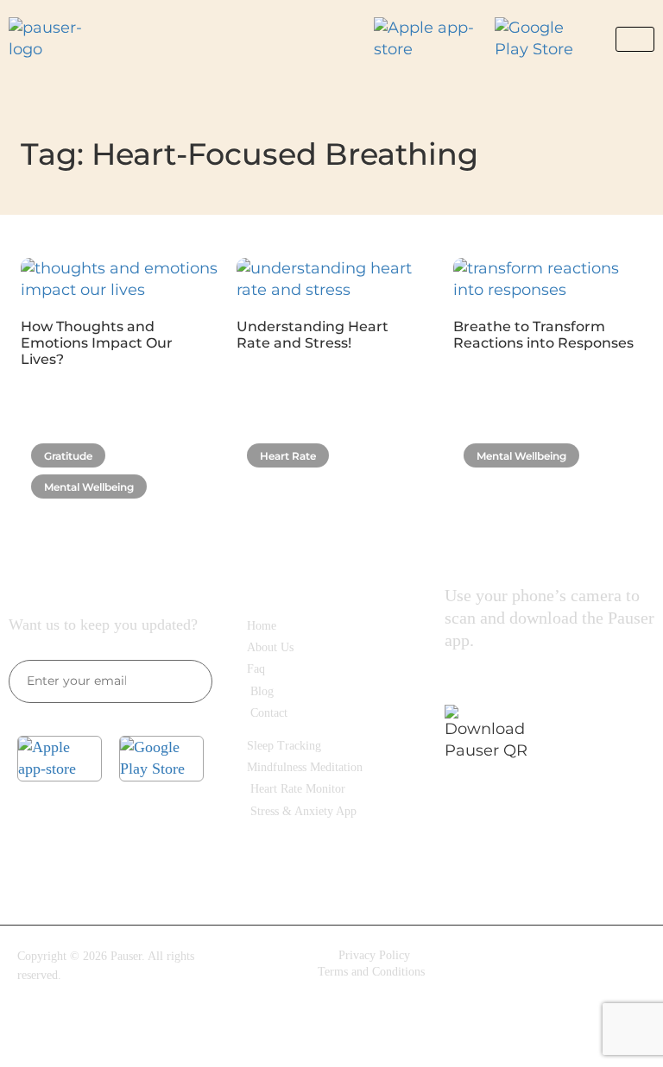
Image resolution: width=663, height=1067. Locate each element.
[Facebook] (512, 968)
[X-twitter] (568, 1017)
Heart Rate (288, 455)
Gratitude (68, 455)
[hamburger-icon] (635, 39)
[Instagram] (568, 968)
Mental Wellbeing (89, 486)
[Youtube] (624, 968)
